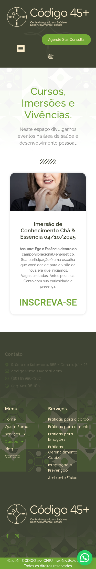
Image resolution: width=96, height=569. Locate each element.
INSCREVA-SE (48, 302)
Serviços (12, 434)
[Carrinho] (50, 56)
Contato (12, 456)
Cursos (11, 441)
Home (10, 419)
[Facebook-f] (7, 536)
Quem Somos (17, 426)
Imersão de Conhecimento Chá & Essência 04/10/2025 (48, 230)
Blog (9, 448)
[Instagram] (17, 536)
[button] (21, 48)
